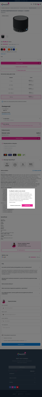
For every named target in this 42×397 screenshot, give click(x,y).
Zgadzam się (27, 205)
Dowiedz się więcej (12, 202)
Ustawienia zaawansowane (15, 205)
